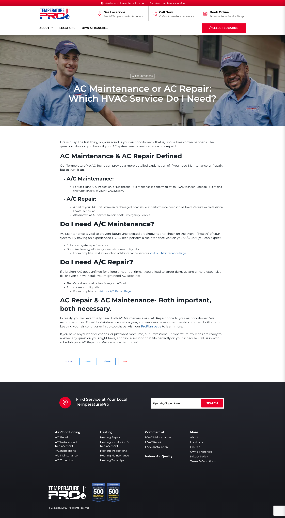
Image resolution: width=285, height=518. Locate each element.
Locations (67, 28)
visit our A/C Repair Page (115, 291)
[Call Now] (155, 14)
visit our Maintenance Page (168, 253)
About (44, 28)
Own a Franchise (95, 28)
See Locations (114, 12)
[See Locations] (99, 14)
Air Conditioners (142, 76)
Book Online (219, 12)
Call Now (166, 12)
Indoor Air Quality (159, 456)
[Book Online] (205, 14)
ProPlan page (151, 326)
